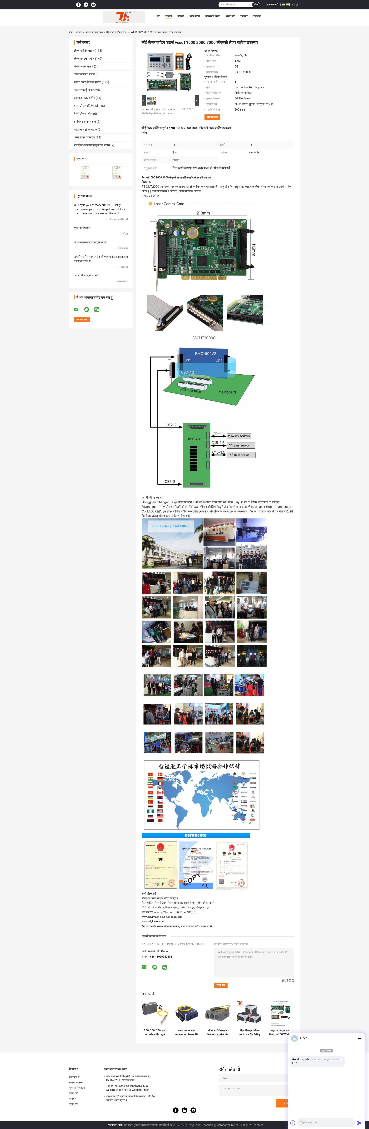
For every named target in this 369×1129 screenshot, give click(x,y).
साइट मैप (73, 1104)
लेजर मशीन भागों (171, 926)
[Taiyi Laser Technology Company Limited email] (79, 309)
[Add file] (293, 1123)
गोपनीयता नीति (115, 1125)
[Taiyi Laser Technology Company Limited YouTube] (93, 4)
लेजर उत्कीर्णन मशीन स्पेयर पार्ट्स (196, 926)
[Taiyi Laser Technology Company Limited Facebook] (78, 4)
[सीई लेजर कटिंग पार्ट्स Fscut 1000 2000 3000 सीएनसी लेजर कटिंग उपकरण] (168, 72)
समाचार (244, 16)
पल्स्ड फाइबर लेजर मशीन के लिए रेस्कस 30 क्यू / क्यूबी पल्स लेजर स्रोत (186, 1032)
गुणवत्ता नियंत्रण (77, 1087)
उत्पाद (79, 32)
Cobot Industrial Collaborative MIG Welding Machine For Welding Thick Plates (127, 1088)
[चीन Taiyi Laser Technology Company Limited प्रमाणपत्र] (85, 172)
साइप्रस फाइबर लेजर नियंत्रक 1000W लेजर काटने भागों (280, 1032)
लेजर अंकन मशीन (83, 66)
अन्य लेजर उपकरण (94, 32)
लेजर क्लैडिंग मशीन (84, 74)
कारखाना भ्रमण (212, 16)
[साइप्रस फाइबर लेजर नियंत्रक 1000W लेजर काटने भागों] (280, 1013)
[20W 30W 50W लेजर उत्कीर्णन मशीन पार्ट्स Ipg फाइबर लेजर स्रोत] (155, 1013)
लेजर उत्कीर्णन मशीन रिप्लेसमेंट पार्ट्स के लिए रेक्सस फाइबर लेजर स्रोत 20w (217, 1032)
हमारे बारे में (195, 16)
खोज (256, 4)
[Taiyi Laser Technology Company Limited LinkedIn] (85, 4)
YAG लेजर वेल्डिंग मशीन (87, 106)
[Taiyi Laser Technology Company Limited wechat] (99, 309)
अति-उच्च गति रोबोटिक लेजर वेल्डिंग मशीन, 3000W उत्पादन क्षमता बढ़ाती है (130, 1098)
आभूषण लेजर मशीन (84, 98)
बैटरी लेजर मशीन (83, 114)
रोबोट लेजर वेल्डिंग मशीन (87, 82)
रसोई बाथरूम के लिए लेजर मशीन (92, 145)
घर (158, 16)
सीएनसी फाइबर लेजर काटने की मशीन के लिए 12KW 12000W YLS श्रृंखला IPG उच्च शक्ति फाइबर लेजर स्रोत (249, 1032)
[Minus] (359, 1038)
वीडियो (181, 16)
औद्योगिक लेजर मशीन (85, 129)
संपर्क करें (230, 16)
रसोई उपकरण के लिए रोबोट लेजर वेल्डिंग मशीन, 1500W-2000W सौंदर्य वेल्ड (128, 1078)
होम (70, 32)
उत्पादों (168, 16)
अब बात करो (272, 4)
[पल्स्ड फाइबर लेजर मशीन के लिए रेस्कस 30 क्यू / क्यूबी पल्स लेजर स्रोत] (186, 1013)
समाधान (257, 16)
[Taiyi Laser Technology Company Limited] (124, 17)
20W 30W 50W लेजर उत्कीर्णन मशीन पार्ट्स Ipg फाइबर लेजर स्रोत (155, 1032)
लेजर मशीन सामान (154, 926)
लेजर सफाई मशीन (84, 90)
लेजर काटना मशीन (84, 58)
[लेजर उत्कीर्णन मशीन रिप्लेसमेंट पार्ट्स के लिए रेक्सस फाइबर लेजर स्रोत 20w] (217, 1013)
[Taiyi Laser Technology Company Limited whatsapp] (89, 309)
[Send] (359, 1123)
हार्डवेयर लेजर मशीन (85, 121)
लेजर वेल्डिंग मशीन (84, 50)
